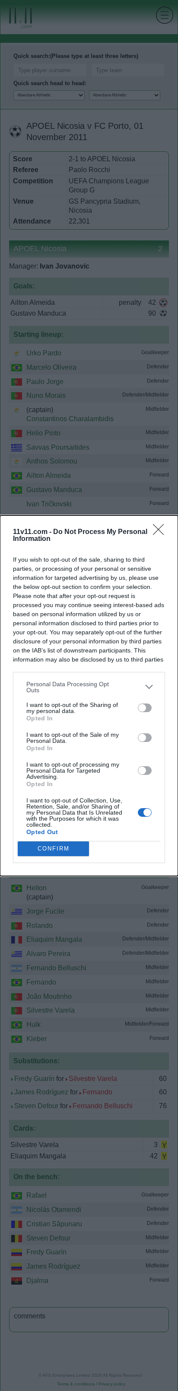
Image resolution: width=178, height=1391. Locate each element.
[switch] (145, 707)
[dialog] (89, 695)
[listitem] (89, 687)
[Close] (161, 532)
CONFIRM (54, 848)
